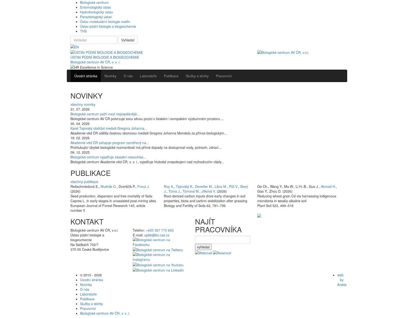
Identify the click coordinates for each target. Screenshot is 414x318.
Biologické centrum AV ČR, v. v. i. (95, 62)
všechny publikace (84, 181)
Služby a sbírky (91, 303)
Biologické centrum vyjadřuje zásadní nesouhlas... (108, 157)
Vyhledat (127, 40)
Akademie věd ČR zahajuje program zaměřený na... (109, 142)
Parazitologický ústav (96, 16)
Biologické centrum (94, 2)
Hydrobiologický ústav (96, 12)
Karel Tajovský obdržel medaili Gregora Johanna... (108, 128)
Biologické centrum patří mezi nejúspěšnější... (105, 114)
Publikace (87, 298)
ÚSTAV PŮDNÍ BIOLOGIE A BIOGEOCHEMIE (104, 57)
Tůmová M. (191, 191)
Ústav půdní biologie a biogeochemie (108, 26)
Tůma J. (174, 191)
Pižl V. (233, 186)
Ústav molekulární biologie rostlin (105, 21)
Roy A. (169, 186)
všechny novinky (82, 104)
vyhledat (203, 247)
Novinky (86, 284)
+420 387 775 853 (160, 230)
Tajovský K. (184, 186)
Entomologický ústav (95, 7)
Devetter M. (204, 186)
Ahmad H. (328, 186)
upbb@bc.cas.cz (156, 235)
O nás (84, 289)
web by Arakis (341, 280)
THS (83, 31)
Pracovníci (88, 308)
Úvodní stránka (91, 279)
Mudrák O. (109, 186)
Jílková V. (208, 191)
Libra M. (221, 186)
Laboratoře (88, 294)
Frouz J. (143, 186)
